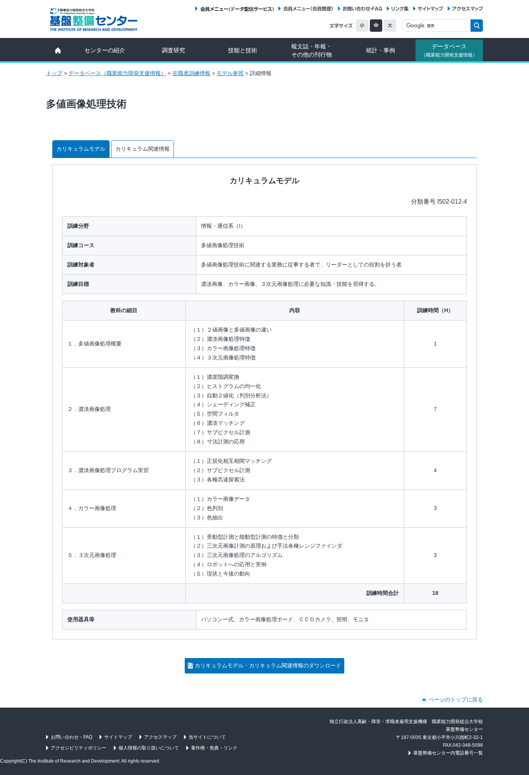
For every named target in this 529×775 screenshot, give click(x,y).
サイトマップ (430, 8)
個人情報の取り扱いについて (149, 748)
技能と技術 (242, 50)
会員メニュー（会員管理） (308, 8)
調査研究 (173, 50)
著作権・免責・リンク (214, 748)
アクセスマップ (467, 8)
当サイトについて (207, 737)
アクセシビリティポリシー (78, 748)
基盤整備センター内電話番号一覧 (448, 753)
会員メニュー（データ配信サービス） (237, 8)
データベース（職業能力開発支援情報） (117, 73)
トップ (54, 73)
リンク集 (400, 8)
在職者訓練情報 (191, 73)
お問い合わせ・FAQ (362, 8)
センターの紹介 (104, 50)
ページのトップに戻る (456, 699)
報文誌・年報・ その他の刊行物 (311, 50)
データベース (449, 50)
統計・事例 (380, 50)
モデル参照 (230, 73)
